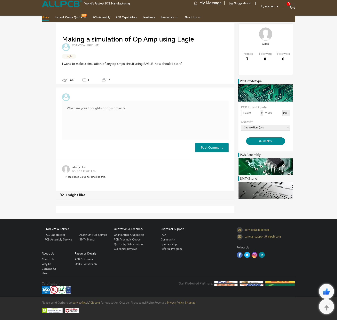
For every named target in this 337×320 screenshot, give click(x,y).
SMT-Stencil (87, 239)
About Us (190, 17)
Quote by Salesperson (128, 244)
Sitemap (190, 302)
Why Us (46, 264)
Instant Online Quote (68, 17)
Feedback (149, 17)
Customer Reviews (125, 248)
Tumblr (254, 255)
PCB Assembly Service (58, 239)
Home (45, 17)
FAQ (163, 234)
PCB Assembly (101, 17)
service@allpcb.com (257, 229)
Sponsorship (169, 244)
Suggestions (242, 3)
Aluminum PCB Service (93, 234)
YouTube (262, 255)
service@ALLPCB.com (86, 302)
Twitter (247, 255)
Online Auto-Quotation (129, 234)
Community (168, 239)
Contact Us (49, 268)
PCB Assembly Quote (127, 239)
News (45, 273)
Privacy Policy (175, 302)
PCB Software (84, 259)
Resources (167, 17)
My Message (210, 3)
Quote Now (265, 141)
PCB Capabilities (126, 17)
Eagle (69, 56)
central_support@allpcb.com (263, 236)
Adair (265, 44)
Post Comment (212, 147)
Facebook (240, 255)
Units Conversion (86, 264)
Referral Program (171, 248)
